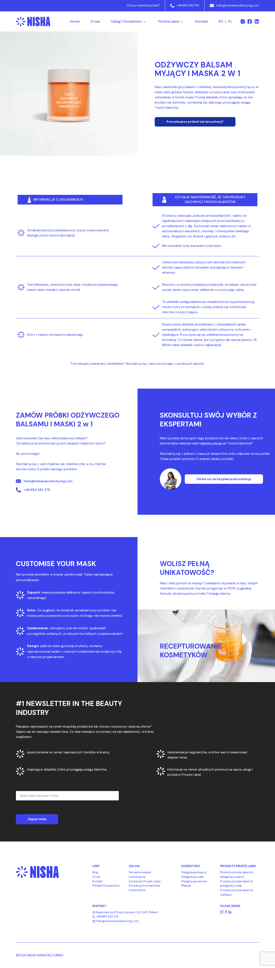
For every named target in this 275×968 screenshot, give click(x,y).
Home (74, 21)
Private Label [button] (168, 21)
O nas (95, 21)
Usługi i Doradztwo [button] (126, 21)
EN (220, 21)
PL (230, 21)
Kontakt (201, 21)
